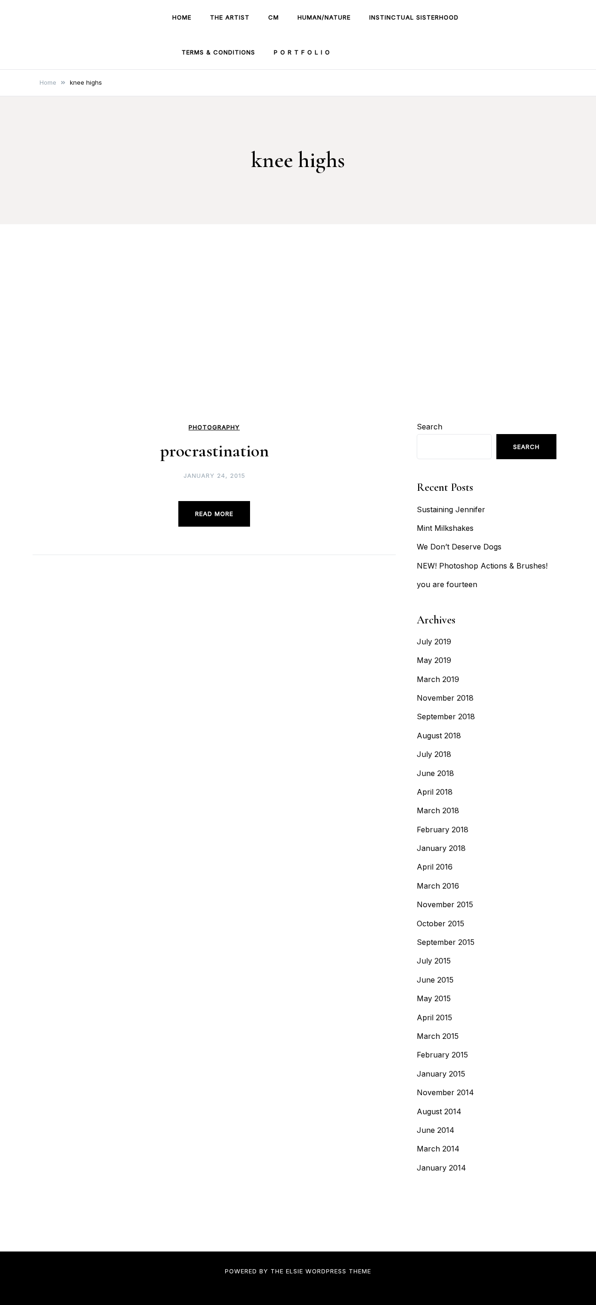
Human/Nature (324, 17)
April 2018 (435, 791)
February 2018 (442, 829)
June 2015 (435, 979)
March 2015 (438, 1036)
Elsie (294, 1271)
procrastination (214, 451)
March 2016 (438, 885)
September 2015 (445, 942)
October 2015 (440, 923)
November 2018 (445, 698)
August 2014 (439, 1111)
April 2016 (435, 866)
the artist (230, 17)
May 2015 (434, 998)
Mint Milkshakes (445, 528)
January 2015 (441, 1073)
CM (273, 17)
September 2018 (446, 716)
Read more (214, 513)
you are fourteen (447, 584)
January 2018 (441, 848)
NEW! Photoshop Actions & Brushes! (482, 565)
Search (429, 426)
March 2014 (438, 1148)
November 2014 (445, 1092)
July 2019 (434, 641)
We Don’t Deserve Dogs (459, 546)
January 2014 (441, 1167)
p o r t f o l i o (302, 52)
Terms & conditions (218, 52)
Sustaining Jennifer (451, 509)
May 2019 (434, 660)
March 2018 (438, 810)
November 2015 (445, 904)
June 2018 (435, 773)
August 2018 (439, 735)
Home (181, 17)
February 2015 (442, 1054)
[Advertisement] (298, 350)
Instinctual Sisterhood (414, 17)
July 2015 (434, 960)
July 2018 (434, 754)
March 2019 (438, 679)
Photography (214, 427)
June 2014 (435, 1130)
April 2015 (434, 1017)
